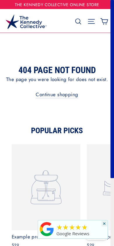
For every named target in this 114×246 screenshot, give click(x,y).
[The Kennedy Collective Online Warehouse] (46, 236)
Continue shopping (57, 94)
